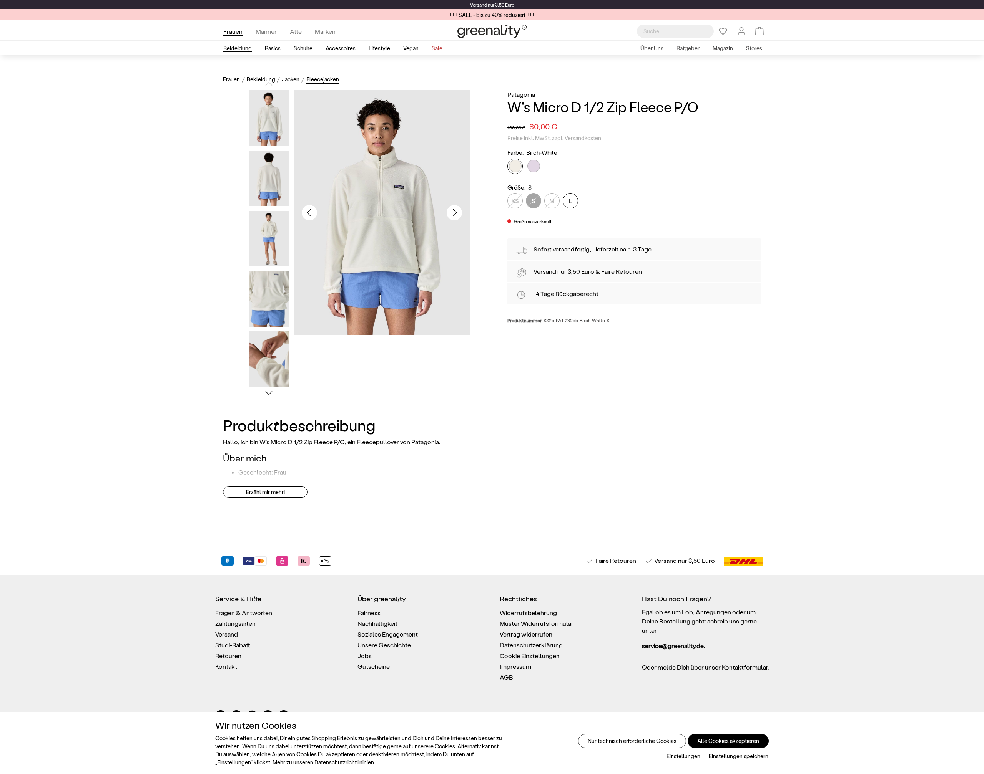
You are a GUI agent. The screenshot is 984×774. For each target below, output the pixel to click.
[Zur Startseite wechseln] (492, 31)
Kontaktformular (745, 667)
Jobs (364, 655)
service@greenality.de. (673, 645)
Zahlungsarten (235, 623)
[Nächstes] (454, 212)
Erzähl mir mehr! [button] (265, 492)
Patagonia (521, 94)
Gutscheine (373, 666)
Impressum (515, 666)
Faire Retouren (621, 271)
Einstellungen (683, 756)
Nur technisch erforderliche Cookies (632, 741)
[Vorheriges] (309, 212)
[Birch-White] (515, 166)
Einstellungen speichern (738, 756)
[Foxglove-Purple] (533, 166)
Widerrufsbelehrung (528, 612)
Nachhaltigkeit (377, 623)
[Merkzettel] (723, 31)
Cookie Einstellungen (530, 655)
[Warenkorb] (759, 31)
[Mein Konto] (741, 31)
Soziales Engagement (387, 634)
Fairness (369, 612)
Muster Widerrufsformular (536, 623)
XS (515, 200)
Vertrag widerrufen (526, 634)
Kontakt (226, 666)
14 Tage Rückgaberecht (566, 293)
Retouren (228, 655)
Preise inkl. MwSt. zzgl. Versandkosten (554, 138)
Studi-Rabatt (232, 644)
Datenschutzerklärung (531, 644)
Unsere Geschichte (384, 644)
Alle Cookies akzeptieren (728, 741)
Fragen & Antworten (243, 612)
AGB (506, 677)
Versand (478, 4)
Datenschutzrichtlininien (344, 762)
